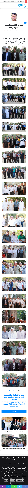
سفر (15, 466)
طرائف (24, 471)
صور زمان (19, 476)
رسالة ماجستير (13, 481)
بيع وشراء (24, 474)
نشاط (15, 476)
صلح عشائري (5, 476)
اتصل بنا (18, 462)
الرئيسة (25, 9)
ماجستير (14, 462)
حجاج (24, 476)
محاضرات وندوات (18, 469)
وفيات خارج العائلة (13, 474)
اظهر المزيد (14, 411)
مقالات (24, 469)
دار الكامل (6, 478)
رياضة (11, 471)
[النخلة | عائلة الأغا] (22, 5)
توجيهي (11, 476)
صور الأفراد (6, 462)
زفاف (22, 9)
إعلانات (19, 474)
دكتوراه (10, 462)
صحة (15, 471)
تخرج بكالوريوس (16, 483)
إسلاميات (19, 471)
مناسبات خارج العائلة (19, 478)
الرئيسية (22, 462)
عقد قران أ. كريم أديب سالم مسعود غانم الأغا (13, 1)
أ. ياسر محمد (12, 390)
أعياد (7, 474)
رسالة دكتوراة (7, 481)
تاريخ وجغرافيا (12, 478)
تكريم (3, 474)
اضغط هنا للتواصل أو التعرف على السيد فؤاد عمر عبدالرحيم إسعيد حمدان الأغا (14, 397)
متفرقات (10, 466)
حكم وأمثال (4, 469)
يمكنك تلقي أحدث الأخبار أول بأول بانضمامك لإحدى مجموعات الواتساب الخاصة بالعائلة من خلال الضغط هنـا (14, 404)
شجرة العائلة (14, 464)
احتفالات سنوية (20, 481)
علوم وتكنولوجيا (5, 471)
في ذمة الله (5, 466)
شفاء (10, 483)
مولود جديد (19, 466)
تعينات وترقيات (10, 469)
